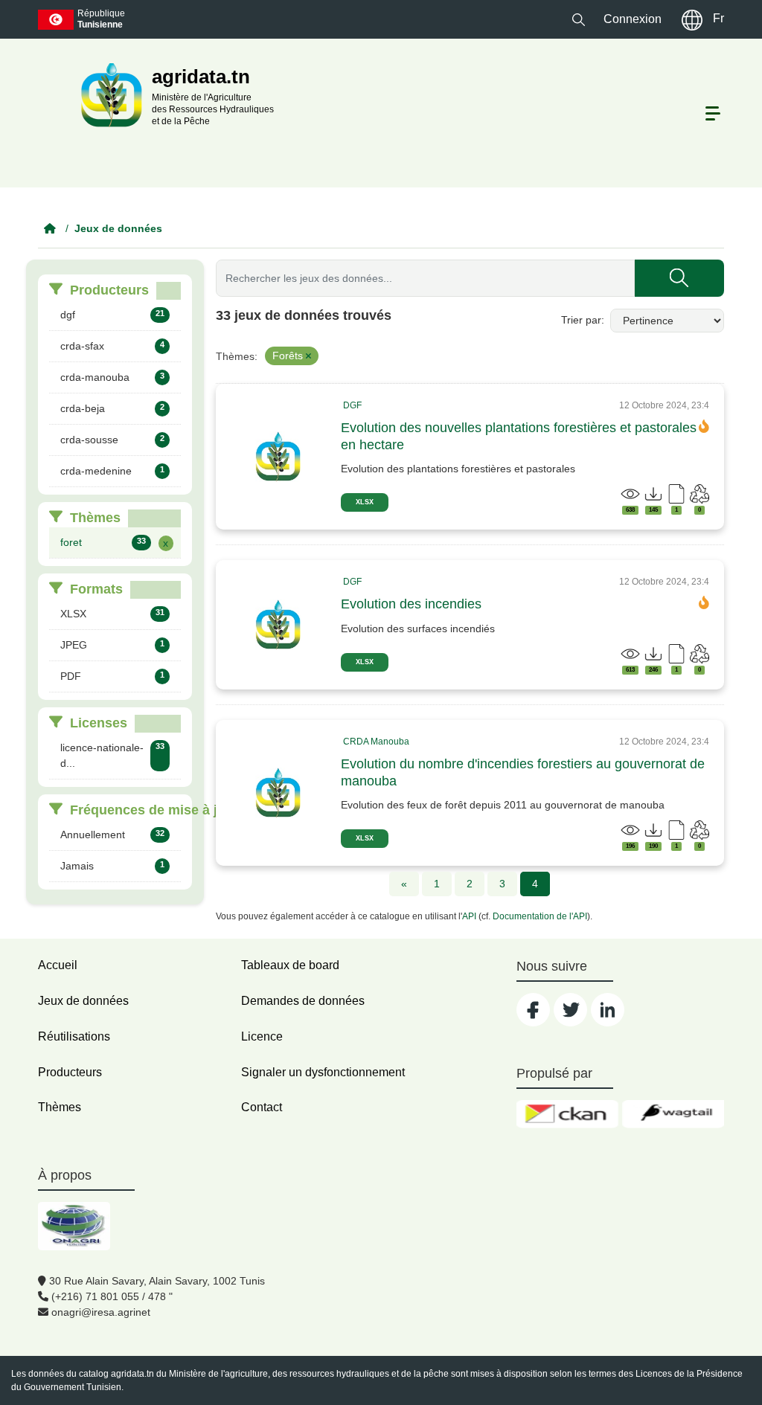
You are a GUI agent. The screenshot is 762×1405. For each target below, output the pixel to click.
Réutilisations (74, 1036)
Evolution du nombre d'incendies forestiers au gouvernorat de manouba (523, 772)
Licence (262, 1036)
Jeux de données (118, 228)
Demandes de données (303, 1000)
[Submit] (679, 278)
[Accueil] (50, 228)
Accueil (57, 965)
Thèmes (59, 1107)
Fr (718, 18)
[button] (578, 19)
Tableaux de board (290, 965)
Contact (261, 1107)
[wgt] (673, 1114)
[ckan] (567, 1114)
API (469, 916)
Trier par (581, 320)
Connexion (632, 19)
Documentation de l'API (540, 916)
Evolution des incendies (411, 604)
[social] (533, 1009)
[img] (278, 456)
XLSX (365, 502)
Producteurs (70, 1072)
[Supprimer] (308, 356)
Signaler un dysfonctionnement (323, 1072)
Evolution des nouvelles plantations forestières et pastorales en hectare (519, 436)
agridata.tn (132, 1374)
